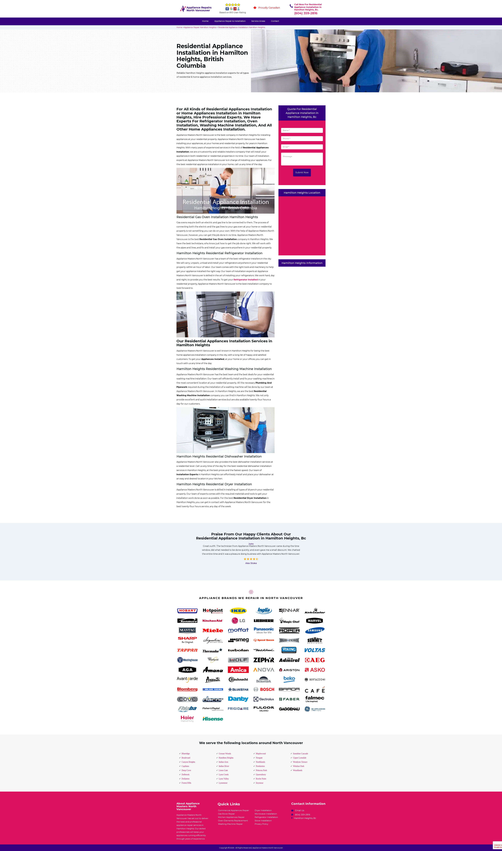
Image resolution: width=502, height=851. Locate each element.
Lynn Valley (224, 779)
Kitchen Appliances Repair (231, 817)
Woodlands (297, 770)
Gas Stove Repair (226, 814)
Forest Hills (186, 783)
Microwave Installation (266, 814)
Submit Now (302, 172)
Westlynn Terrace (300, 762)
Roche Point (261, 779)
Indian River (224, 766)
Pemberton (260, 766)
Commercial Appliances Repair (233, 810)
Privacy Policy (261, 824)
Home (205, 21)
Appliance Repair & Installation (230, 21)
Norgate (259, 758)
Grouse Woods (225, 753)
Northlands (260, 762)
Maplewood (261, 753)
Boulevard (186, 758)
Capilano (185, 766)
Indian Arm (223, 762)
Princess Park (261, 770)
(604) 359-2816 (305, 13)
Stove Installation (263, 820)
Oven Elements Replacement (233, 820)
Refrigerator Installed (246, 279)
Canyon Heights (188, 762)
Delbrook (185, 774)
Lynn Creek (224, 774)
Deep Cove (186, 770)
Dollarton (185, 779)
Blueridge (186, 753)
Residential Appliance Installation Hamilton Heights (241, 27)
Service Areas (258, 21)
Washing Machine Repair (230, 824)
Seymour (259, 783)
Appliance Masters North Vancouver (267, 848)
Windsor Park (298, 766)
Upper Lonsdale (299, 758)
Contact (275, 21)
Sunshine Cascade (300, 753)
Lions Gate (223, 770)
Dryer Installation (263, 810)
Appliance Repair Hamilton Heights (200, 27)
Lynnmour (223, 783)
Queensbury (261, 774)
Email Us (299, 810)
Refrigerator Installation (266, 817)
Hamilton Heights (226, 758)
